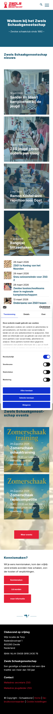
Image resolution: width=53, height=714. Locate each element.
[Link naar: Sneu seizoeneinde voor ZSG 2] (7, 275)
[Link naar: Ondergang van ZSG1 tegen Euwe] (7, 301)
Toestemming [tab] (9, 314)
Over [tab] (43, 314)
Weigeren (26, 405)
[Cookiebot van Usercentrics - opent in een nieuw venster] (39, 307)
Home (37, 698)
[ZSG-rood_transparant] (17, 5)
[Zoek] (39, 5)
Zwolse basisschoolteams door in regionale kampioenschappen (28, 291)
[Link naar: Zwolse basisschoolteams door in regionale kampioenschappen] (7, 287)
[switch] (46, 364)
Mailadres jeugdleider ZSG (18, 688)
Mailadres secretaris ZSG (17, 682)
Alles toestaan (26, 390)
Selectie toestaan (26, 398)
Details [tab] (27, 314)
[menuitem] (39, 5)
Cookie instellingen (36, 701)
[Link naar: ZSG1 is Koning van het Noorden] (7, 264)
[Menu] (45, 5)
